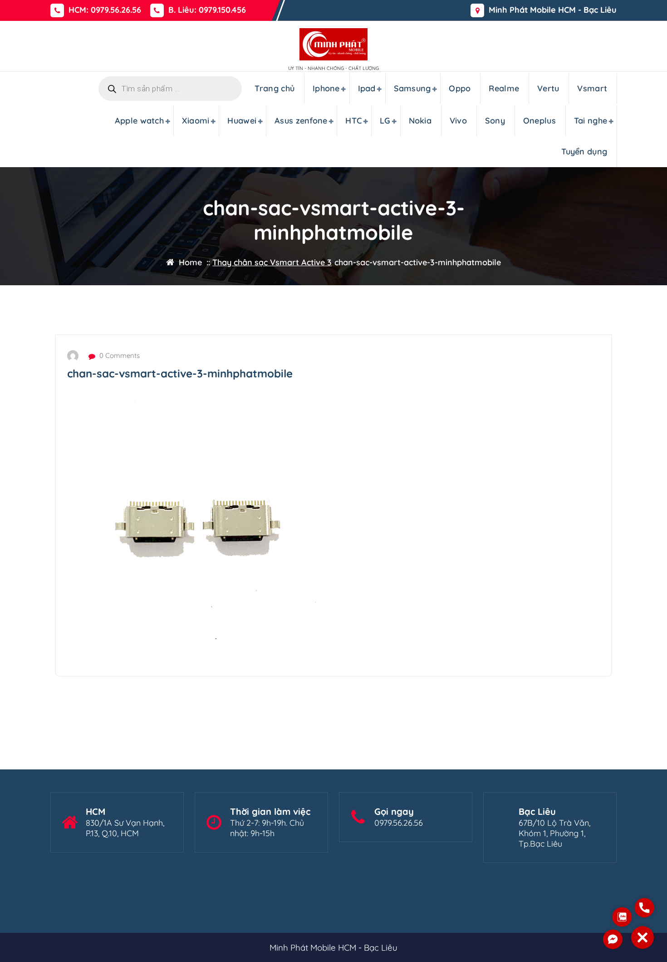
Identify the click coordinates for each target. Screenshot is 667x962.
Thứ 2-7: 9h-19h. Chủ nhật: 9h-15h (267, 828)
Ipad (367, 88)
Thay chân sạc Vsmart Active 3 (272, 262)
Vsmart (592, 88)
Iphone (326, 88)
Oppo (460, 88)
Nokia (420, 120)
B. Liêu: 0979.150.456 (207, 10)
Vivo (458, 120)
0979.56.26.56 (398, 823)
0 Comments (119, 355)
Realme (504, 88)
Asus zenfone (301, 120)
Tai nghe (590, 120)
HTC (353, 120)
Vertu (548, 88)
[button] (642, 937)
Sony (495, 120)
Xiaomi (196, 120)
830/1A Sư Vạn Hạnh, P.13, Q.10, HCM (125, 828)
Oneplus (539, 120)
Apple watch (139, 120)
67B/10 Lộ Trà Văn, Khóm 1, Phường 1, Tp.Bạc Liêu (554, 833)
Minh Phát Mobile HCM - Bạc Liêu (553, 10)
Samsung (412, 88)
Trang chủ (274, 88)
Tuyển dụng (584, 151)
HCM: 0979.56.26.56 (105, 10)
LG (385, 120)
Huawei (241, 120)
